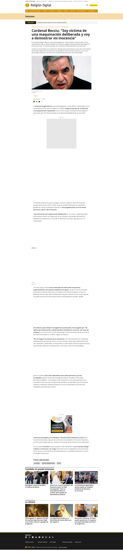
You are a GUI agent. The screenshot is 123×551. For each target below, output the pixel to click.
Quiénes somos (29, 542)
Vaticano (52, 11)
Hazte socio (78, 542)
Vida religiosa (81, 11)
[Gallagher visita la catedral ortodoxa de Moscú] (36, 477)
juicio (58, 463)
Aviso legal (53, 542)
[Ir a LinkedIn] (36, 537)
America (59, 11)
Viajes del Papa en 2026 (41, 1)
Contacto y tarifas (42, 542)
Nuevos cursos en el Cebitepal (81, 1)
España (45, 11)
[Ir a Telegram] (50, 537)
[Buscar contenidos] (87, 5)
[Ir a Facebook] (26, 537)
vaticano (37, 463)
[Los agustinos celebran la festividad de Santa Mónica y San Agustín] (61, 510)
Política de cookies (67, 542)
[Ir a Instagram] (33, 537)
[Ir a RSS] (53, 537)
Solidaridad (91, 11)
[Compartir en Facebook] (34, 101)
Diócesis (72, 11)
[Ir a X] (30, 537)
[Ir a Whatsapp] (46, 537)
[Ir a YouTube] (40, 537)
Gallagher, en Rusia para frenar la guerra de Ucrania (60, 1)
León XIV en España (35, 11)
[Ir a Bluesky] (43, 537)
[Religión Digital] (38, 5)
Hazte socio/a (93, 5)
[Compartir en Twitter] (37, 101)
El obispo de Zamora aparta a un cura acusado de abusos (52, 22)
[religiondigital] (30, 547)
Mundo (66, 11)
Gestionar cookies (63, 547)
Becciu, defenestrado (48, 463)
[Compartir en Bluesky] (39, 101)
